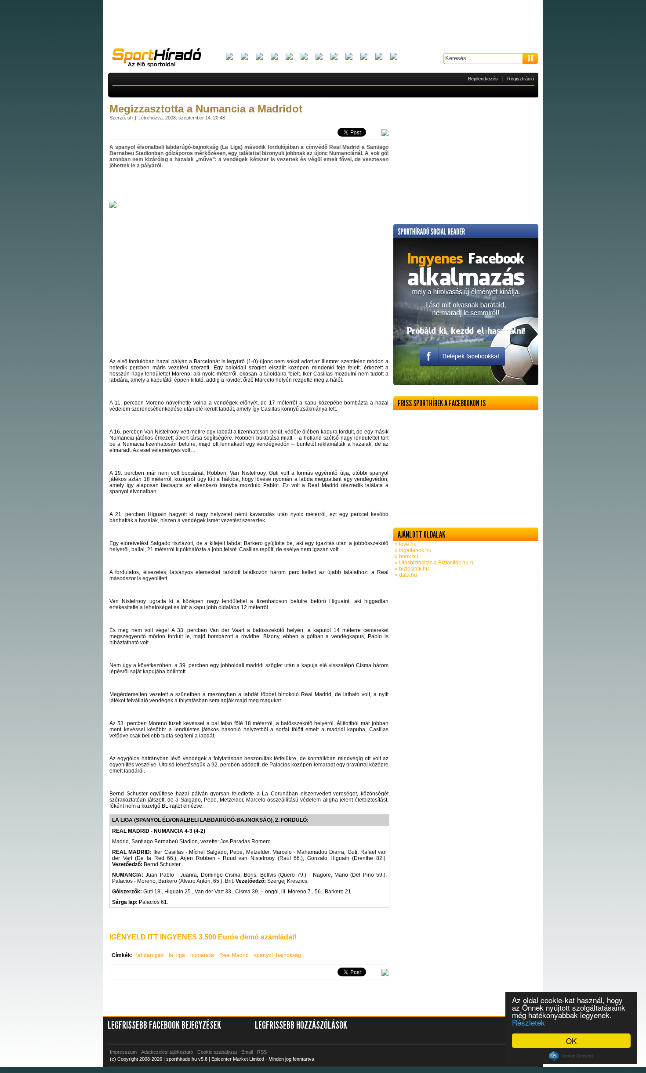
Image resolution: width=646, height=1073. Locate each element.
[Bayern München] (274, 57)
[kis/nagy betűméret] (384, 133)
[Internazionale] (304, 57)
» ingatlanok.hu (412, 550)
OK (571, 1040)
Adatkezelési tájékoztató (167, 1052)
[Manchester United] (363, 57)
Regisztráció (520, 78)
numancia (202, 955)
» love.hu (405, 544)
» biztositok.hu (411, 569)
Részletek (528, 1022)
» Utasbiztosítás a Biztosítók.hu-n (433, 563)
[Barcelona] (259, 57)
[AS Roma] (393, 57)
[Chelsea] (289, 57)
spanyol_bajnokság (277, 955)
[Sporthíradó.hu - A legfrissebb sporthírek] (160, 58)
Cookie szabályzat (217, 1052)
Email (247, 1052)
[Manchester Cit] (348, 57)
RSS (262, 1052)
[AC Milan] (229, 57)
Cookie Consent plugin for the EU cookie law (571, 1056)
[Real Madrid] (378, 57)
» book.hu (405, 556)
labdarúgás (149, 955)
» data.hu (405, 575)
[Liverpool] (334, 57)
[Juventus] (319, 57)
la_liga (177, 955)
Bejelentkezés (483, 78)
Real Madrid (234, 955)
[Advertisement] (323, 24)
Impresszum (123, 1052)
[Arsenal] (244, 57)
